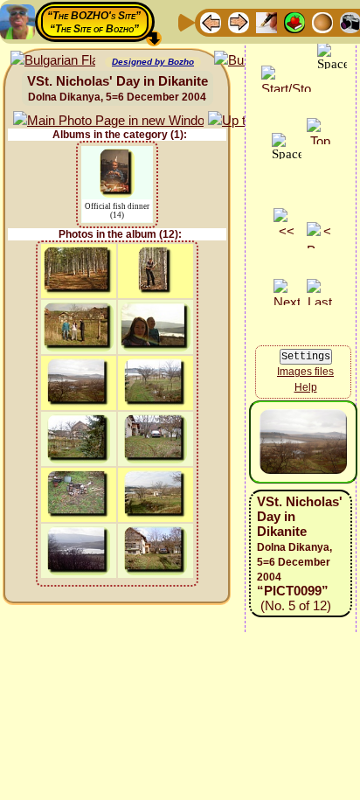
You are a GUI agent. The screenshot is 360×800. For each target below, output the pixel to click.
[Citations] (294, 21)
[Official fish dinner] (117, 157)
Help (305, 387)
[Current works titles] (322, 21)
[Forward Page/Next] (238, 21)
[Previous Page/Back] (210, 21)
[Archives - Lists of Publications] (266, 21)
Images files (305, 371)
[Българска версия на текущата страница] (53, 60)
